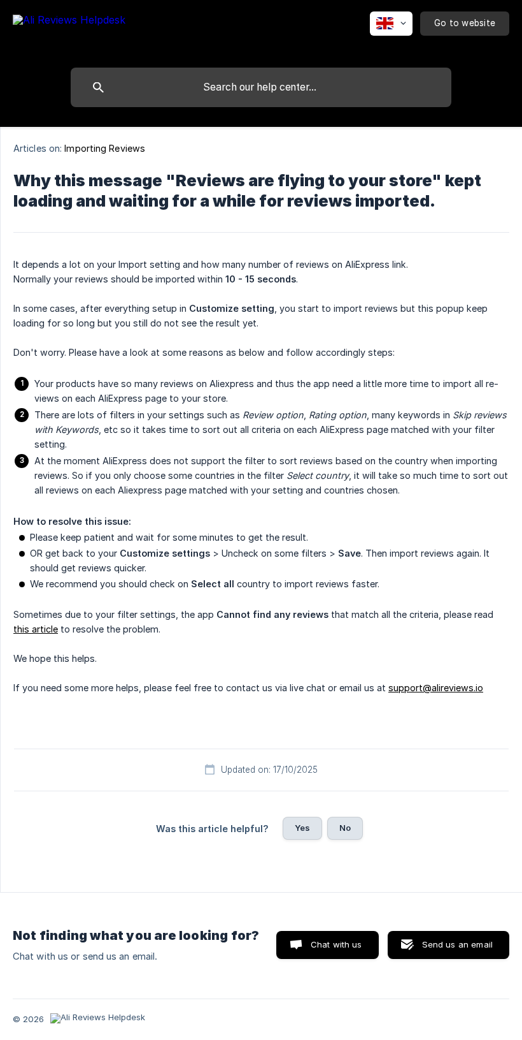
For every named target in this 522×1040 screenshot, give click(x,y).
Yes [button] (302, 828)
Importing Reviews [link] (104, 148)
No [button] (345, 828)
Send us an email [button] (457, 944)
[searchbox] (261, 87)
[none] (69, 30)
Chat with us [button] (336, 944)
